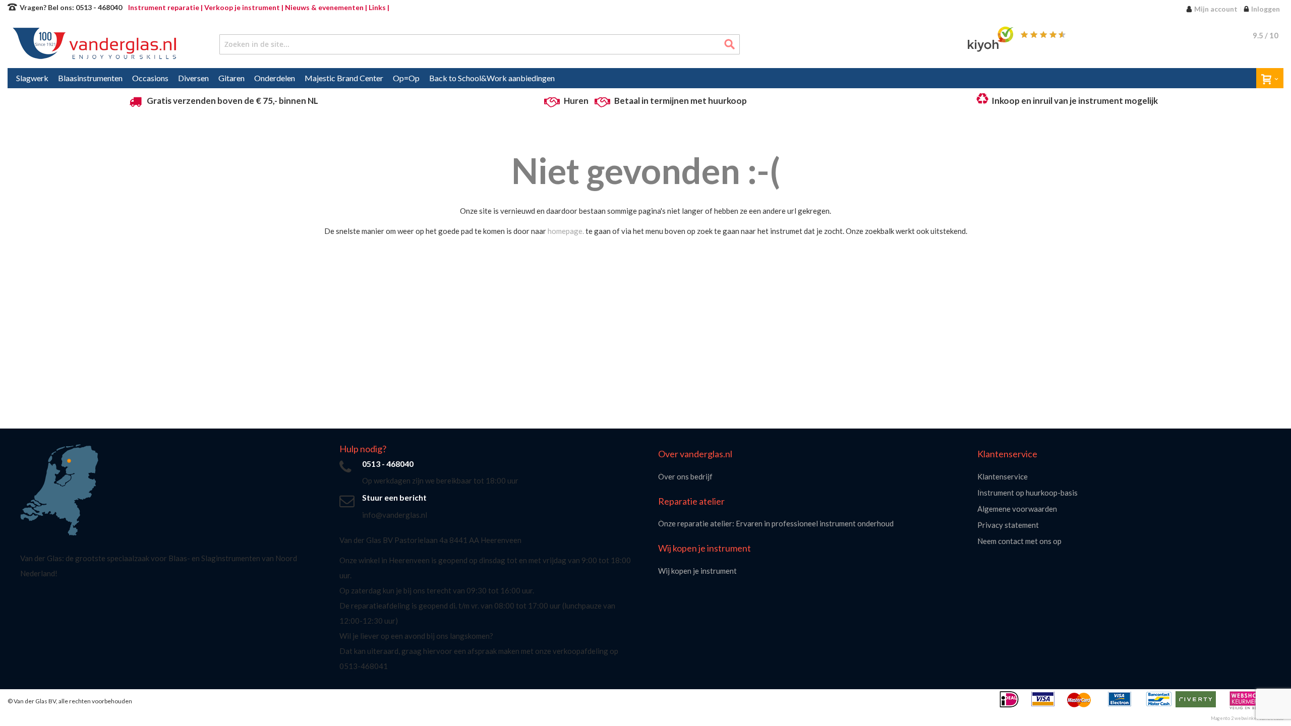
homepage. (566, 230)
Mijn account (1216, 9)
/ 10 (1265, 35)
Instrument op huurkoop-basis (1027, 492)
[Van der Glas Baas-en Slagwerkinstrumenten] (97, 44)
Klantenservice (1002, 476)
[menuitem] (32, 78)
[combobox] (479, 44)
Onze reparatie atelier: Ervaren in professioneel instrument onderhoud (776, 523)
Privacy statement (1008, 524)
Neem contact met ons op (1019, 541)
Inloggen (1265, 9)
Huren (576, 100)
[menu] (645, 78)
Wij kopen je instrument (697, 570)
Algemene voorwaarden (1017, 508)
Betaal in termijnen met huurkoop (680, 100)
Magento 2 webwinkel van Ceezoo (1247, 718)
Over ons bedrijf (685, 476)
